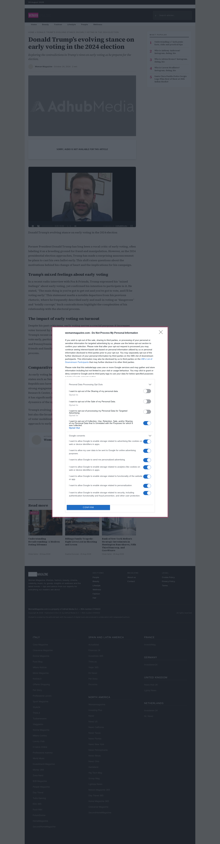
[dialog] (110, 422)
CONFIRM (88, 507)
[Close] (162, 333)
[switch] (147, 391)
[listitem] (110, 384)
